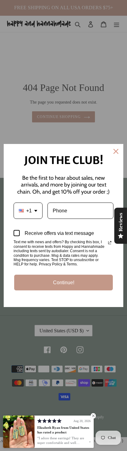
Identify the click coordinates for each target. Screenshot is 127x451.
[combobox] (28, 211)
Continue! (63, 282)
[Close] (116, 151)
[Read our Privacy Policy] (109, 242)
